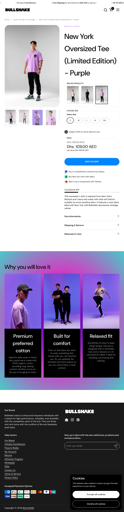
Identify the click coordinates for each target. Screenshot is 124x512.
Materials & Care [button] (72, 234)
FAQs (7, 466)
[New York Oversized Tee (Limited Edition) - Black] (87, 95)
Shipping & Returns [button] (74, 225)
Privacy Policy (11, 477)
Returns (8, 455)
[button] (105, 10)
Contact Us (10, 470)
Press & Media (12, 448)
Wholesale (10, 462)
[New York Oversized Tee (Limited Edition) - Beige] (73, 95)
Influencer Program (14, 459)
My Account (10, 451)
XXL (104, 120)
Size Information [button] (72, 216)
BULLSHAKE (28, 508)
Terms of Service (13, 473)
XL (95, 120)
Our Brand (10, 440)
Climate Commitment (15, 444)
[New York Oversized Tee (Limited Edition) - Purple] (102, 95)
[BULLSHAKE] (17, 10)
